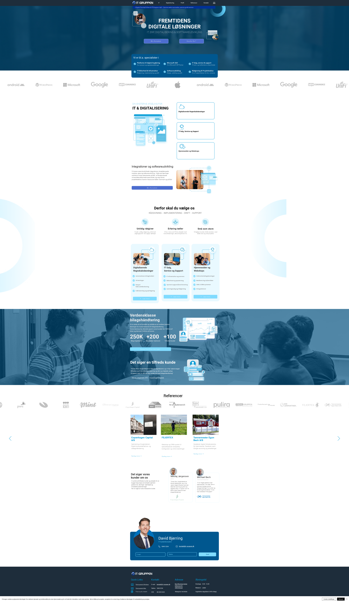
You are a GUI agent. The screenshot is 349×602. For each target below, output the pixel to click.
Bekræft (341, 599)
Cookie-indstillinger (329, 599)
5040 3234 (160, 588)
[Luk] (347, 599)
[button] (168, 3)
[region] (195, 110)
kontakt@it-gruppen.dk (163, 584)
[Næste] (339, 438)
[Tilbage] (10, 438)
